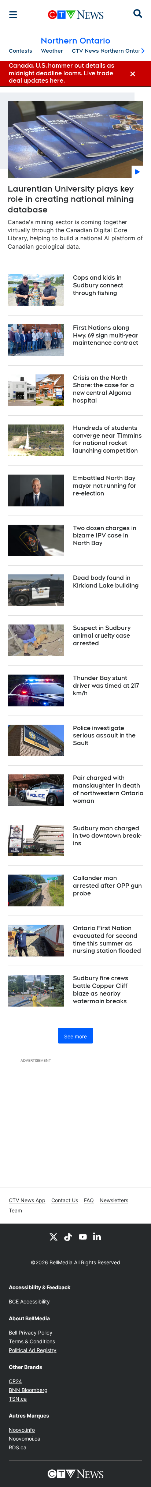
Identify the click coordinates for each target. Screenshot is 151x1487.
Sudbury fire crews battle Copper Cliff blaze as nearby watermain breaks (100, 989)
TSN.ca (18, 1399)
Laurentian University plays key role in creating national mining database (71, 199)
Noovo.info (22, 1430)
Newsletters (114, 1200)
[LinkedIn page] (97, 1237)
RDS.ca (17, 1447)
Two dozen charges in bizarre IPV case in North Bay (104, 536)
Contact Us (64, 1200)
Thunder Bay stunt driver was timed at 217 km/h (106, 686)
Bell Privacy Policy (30, 1332)
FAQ (89, 1200)
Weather (52, 51)
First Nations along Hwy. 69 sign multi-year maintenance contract (106, 335)
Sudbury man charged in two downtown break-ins (107, 836)
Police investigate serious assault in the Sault (104, 736)
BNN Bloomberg (28, 1390)
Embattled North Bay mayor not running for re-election (104, 486)
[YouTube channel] (82, 1237)
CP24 (15, 1381)
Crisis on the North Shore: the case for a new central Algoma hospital (103, 389)
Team (15, 1210)
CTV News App (27, 1200)
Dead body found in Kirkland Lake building (106, 581)
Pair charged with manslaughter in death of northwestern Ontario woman (108, 789)
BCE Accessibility (29, 1301)
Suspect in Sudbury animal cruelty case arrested (101, 635)
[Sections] (13, 14)
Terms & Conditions (32, 1341)
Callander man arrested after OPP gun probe (107, 886)
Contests (20, 51)
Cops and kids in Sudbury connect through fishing (98, 285)
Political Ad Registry (32, 1350)
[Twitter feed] (53, 1237)
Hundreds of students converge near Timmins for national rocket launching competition (107, 439)
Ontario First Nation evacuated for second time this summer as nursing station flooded (107, 939)
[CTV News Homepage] (75, 14)
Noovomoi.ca (24, 1438)
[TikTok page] (68, 1237)
